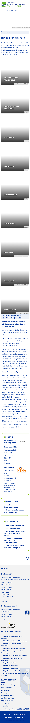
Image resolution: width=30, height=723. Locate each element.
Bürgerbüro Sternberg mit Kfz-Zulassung (11, 659)
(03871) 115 (5, 594)
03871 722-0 (5, 592)
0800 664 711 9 (9, 470)
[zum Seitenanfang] (27, 558)
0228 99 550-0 (8, 455)
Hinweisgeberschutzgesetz (15, 720)
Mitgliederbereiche (7, 701)
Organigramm (5, 690)
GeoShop (6, 706)
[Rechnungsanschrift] (15, 612)
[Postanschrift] (15, 587)
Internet (7, 463)
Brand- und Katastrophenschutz (11, 506)
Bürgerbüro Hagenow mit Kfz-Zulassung (11, 644)
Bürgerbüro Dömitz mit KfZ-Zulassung (15, 641)
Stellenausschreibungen (8, 685)
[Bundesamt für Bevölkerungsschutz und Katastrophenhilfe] (15, 452)
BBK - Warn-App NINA (13, 528)
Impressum (8, 717)
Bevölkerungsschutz (7, 698)
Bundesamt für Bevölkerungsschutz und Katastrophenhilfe (13, 540)
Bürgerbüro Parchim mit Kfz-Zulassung (15, 655)
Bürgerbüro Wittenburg (10, 668)
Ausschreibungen (6, 687)
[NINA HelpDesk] (15, 480)
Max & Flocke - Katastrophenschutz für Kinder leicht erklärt (15, 533)
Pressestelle (7, 714)
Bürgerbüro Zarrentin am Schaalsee (14, 671)
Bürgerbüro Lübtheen (9, 663)
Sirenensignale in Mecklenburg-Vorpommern (14, 511)
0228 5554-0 (8, 458)
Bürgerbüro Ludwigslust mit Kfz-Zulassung (12, 652)
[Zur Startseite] (15, 4)
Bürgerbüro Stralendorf (10, 665)
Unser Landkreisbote (7, 695)
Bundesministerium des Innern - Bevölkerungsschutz (14, 546)
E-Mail (6, 460)
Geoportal (6, 703)
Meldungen (4, 693)
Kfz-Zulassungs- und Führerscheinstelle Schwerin (14, 674)
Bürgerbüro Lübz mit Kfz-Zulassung (14, 648)
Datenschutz (18, 717)
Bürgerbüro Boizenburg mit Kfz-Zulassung (12, 637)
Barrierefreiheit (19, 714)
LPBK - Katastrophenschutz (15, 525)
